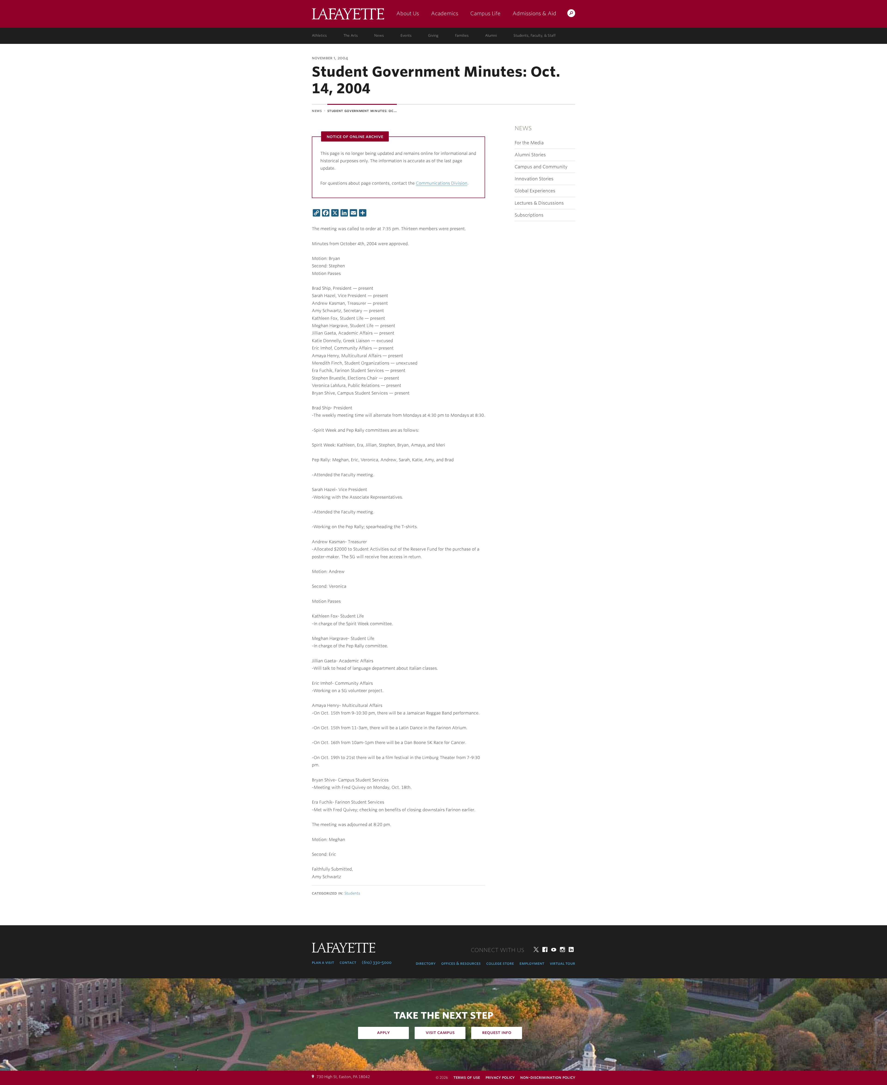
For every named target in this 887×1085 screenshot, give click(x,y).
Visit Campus (440, 1032)
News (379, 35)
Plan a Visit (323, 962)
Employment (531, 963)
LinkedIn (571, 949)
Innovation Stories (534, 178)
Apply (383, 1032)
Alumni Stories (530, 154)
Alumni (491, 35)
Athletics (319, 35)
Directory (426, 963)
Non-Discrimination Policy (547, 1077)
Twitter (536, 949)
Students (352, 893)
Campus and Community (541, 166)
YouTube (554, 949)
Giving (433, 35)
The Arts (350, 35)
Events (406, 35)
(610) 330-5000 (377, 962)
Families (462, 35)
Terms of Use (466, 1077)
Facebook (545, 949)
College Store (500, 963)
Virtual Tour (562, 963)
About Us (407, 13)
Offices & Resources (461, 963)
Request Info (496, 1032)
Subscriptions (529, 215)
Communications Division (441, 183)
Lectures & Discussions (539, 203)
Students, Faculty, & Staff (534, 35)
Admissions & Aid (534, 13)
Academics (444, 13)
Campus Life (485, 13)
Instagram (562, 949)
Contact (348, 962)
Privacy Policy (500, 1077)
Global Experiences (535, 190)
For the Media (529, 142)
